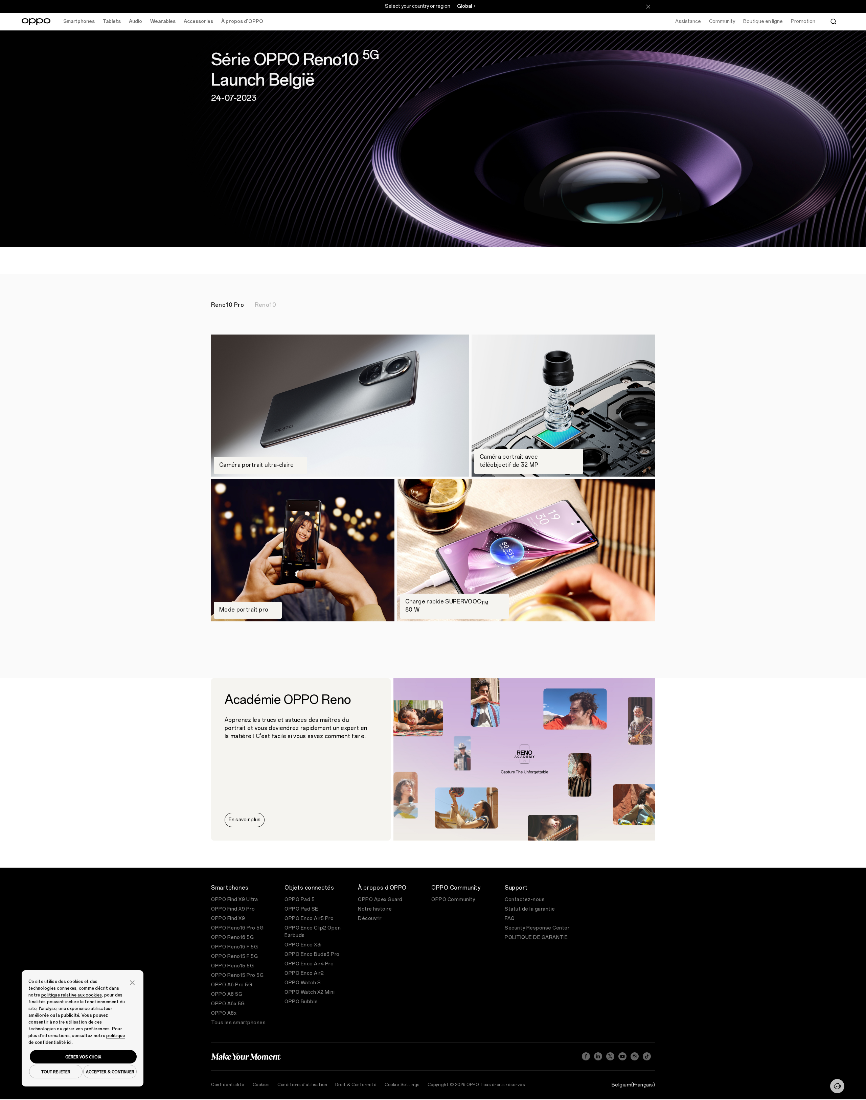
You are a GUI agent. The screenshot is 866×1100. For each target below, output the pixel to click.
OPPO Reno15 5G (232, 966)
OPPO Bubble (301, 1002)
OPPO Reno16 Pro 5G (237, 928)
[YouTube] (622, 1056)
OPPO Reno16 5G (232, 937)
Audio (135, 21)
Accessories (198, 21)
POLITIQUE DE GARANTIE (536, 937)
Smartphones (79, 21)
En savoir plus (245, 820)
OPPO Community (453, 899)
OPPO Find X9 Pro (233, 909)
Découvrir (370, 918)
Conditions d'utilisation (302, 1084)
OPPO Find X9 (228, 918)
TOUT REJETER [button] (55, 1072)
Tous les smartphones (238, 1023)
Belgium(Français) (633, 1085)
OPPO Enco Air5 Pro (309, 918)
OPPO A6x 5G (228, 1004)
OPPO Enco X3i (303, 945)
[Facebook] (586, 1056)
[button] (837, 1086)
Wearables (163, 21)
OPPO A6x (223, 1013)
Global (464, 6)
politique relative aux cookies (71, 995)
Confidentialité (228, 1084)
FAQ (510, 918)
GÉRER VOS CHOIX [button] (83, 1057)
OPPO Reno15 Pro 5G (237, 975)
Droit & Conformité (356, 1084)
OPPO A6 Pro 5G (231, 985)
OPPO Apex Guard (380, 899)
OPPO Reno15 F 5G (234, 956)
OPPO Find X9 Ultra (234, 899)
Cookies (261, 1084)
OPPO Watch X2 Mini (309, 992)
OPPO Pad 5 (299, 899)
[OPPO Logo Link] (36, 21)
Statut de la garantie (530, 909)
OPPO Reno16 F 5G (234, 947)
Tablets (112, 21)
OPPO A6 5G (226, 994)
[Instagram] (635, 1056)
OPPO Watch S (302, 983)
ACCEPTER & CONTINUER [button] (110, 1072)
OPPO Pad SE (301, 909)
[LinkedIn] (598, 1056)
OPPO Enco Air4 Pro (309, 964)
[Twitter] (610, 1056)
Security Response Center (537, 928)
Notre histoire (375, 909)
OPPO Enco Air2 (304, 973)
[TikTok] (647, 1056)
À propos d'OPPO (242, 21)
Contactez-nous (525, 899)
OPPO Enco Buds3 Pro (312, 954)
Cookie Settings (402, 1084)
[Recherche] (833, 22)
